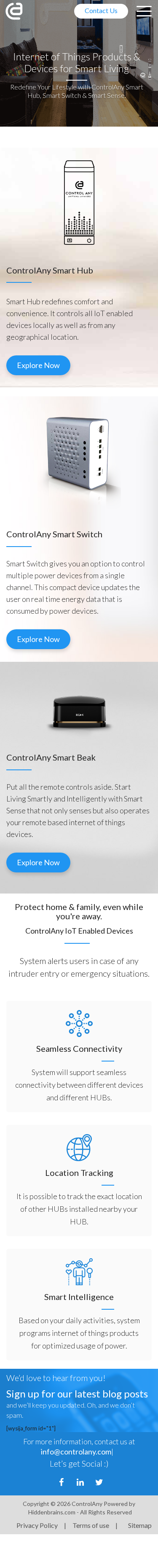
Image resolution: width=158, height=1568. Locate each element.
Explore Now (38, 365)
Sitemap (140, 1525)
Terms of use (90, 1525)
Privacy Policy (37, 1525)
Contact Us (101, 10)
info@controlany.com (76, 1451)
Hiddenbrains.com (52, 1512)
